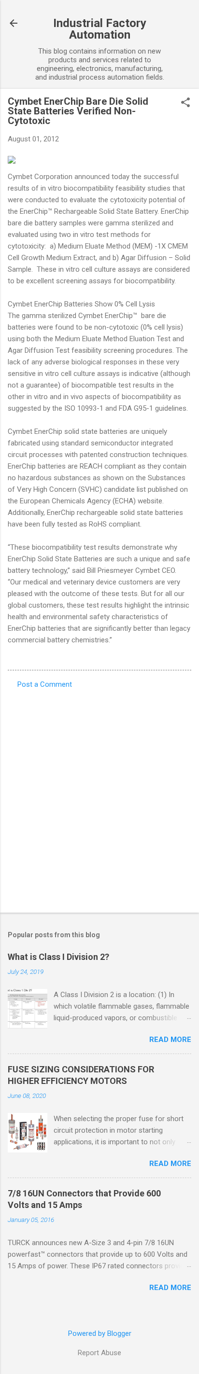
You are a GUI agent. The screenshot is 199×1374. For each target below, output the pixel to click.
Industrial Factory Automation (99, 29)
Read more (170, 1039)
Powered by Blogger (99, 1333)
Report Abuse (99, 1352)
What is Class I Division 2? (58, 957)
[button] (185, 103)
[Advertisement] (99, 797)
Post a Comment (44, 684)
